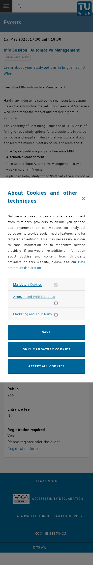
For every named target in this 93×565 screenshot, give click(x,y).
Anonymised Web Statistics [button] (34, 297)
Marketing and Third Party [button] (32, 314)
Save (46, 332)
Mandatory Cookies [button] (27, 284)
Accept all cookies (46, 366)
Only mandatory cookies (47, 349)
